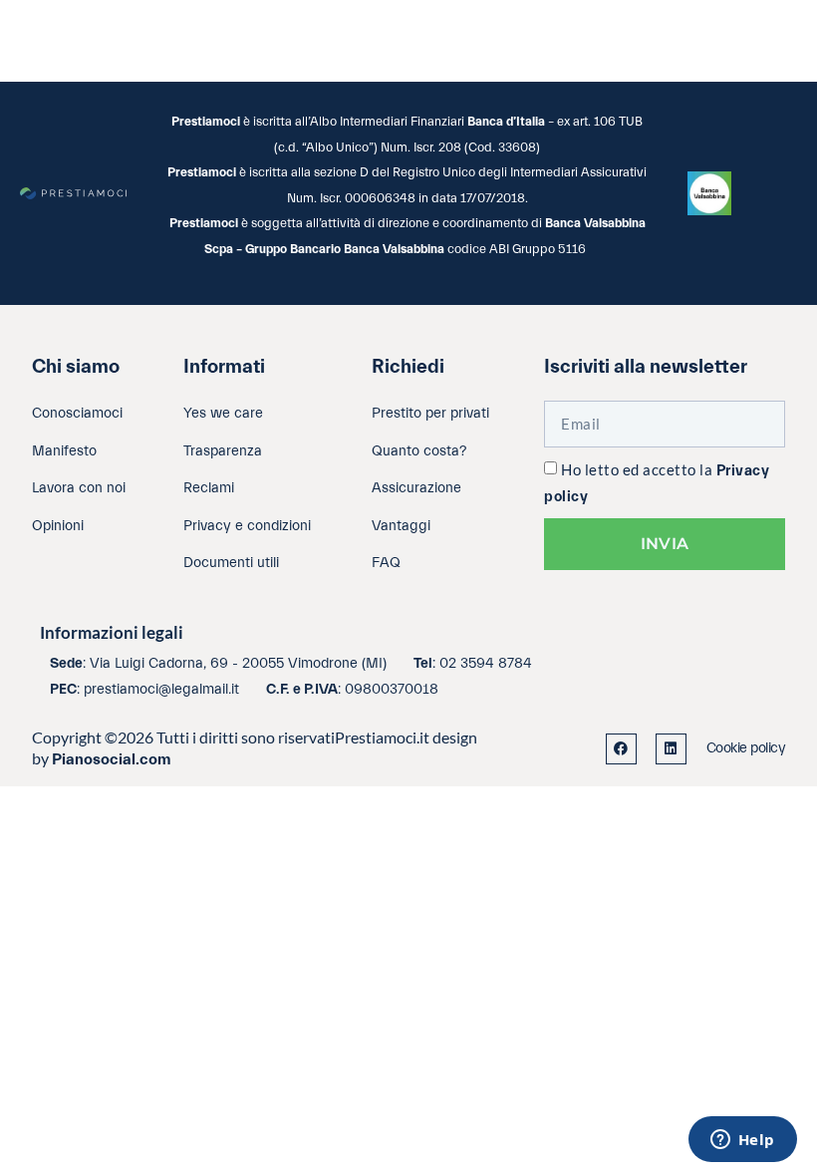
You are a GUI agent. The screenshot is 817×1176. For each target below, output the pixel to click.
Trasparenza (645, 40)
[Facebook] (621, 749)
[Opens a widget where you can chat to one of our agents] (742, 1141)
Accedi (399, 40)
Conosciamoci (510, 40)
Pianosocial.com (111, 759)
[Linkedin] (671, 749)
